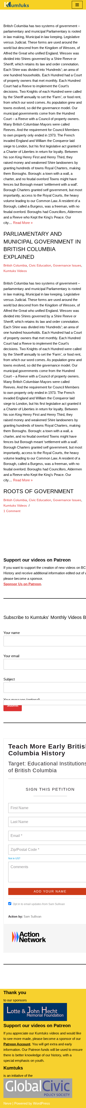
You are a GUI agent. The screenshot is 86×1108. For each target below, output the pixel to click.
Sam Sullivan (32, 916)
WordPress (41, 1103)
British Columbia (15, 265)
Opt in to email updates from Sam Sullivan (39, 904)
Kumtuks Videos (15, 271)
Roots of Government (38, 491)
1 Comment (11, 511)
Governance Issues (67, 265)
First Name (19, 805)
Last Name (18, 819)
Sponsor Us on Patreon (22, 584)
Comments (19, 864)
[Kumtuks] (17, 4)
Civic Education (40, 265)
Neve (7, 1103)
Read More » (23, 223)
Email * (16, 833)
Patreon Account (16, 1044)
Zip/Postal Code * (24, 847)
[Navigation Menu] (77, 5)
